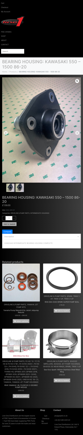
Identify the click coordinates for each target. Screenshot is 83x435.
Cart (2, 3)
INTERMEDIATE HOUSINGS (39, 213)
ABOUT (4, 40)
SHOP (3, 36)
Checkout (4, 7)
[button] (77, 81)
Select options (22, 321)
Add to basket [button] (63, 311)
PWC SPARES (6, 32)
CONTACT (5, 45)
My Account (5, 12)
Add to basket (9, 224)
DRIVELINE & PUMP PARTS (20, 213)
